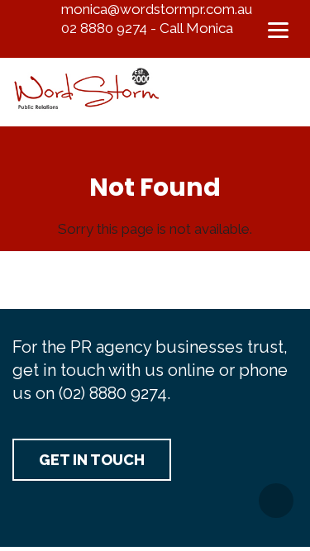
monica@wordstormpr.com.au (156, 9)
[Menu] (277, 28)
